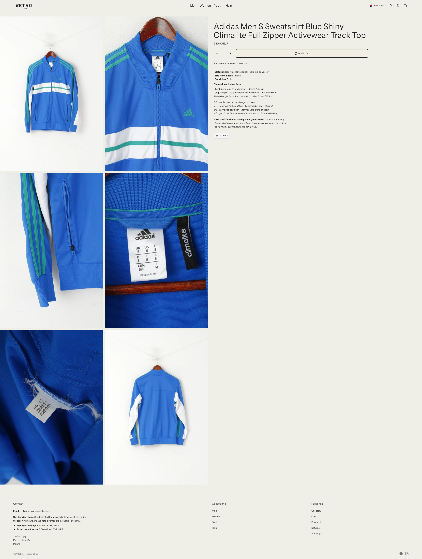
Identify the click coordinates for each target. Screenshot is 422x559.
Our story (316, 510)
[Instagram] (407, 554)
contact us (251, 126)
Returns (315, 527)
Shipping (315, 533)
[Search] (391, 5)
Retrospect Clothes (29, 554)
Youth (215, 522)
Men (214, 510)
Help (214, 527)
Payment (316, 522)
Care (313, 516)
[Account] (398, 5)
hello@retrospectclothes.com (36, 511)
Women (216, 516)
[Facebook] (401, 554)
